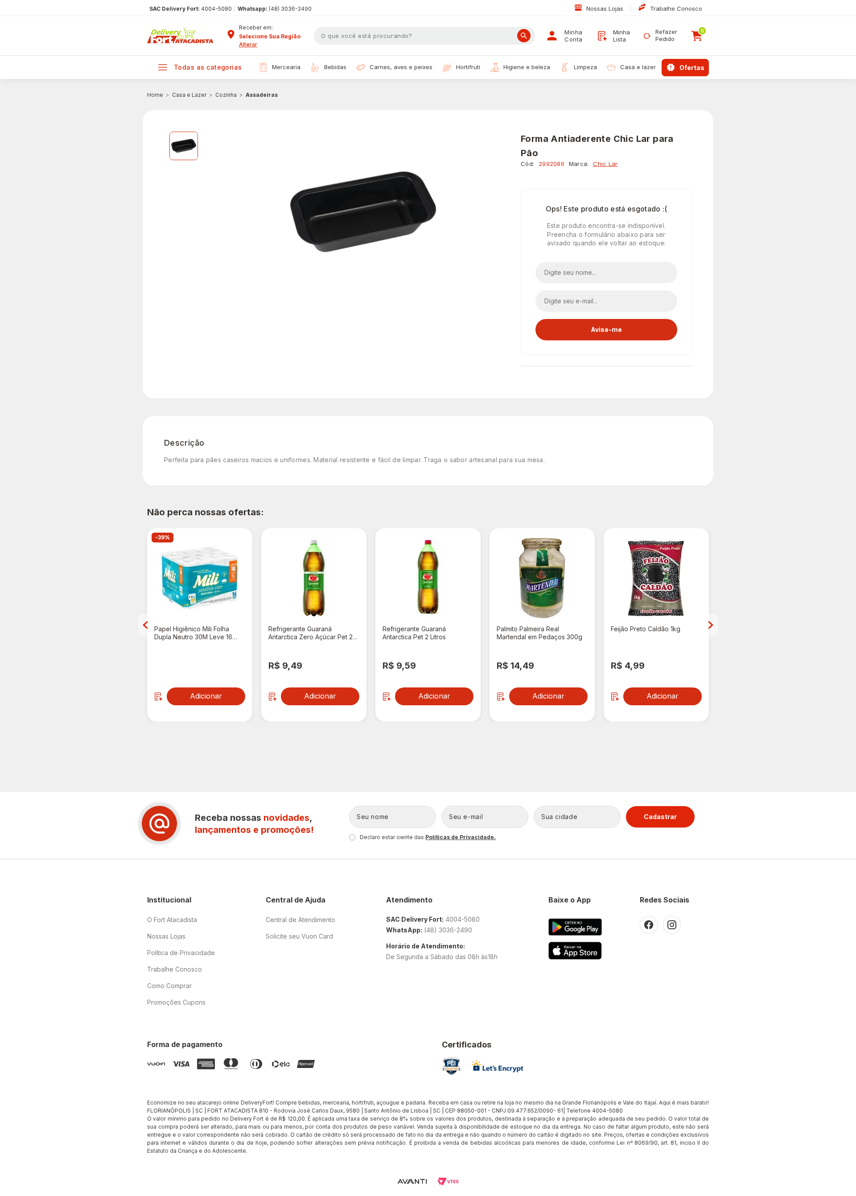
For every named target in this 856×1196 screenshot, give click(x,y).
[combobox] (273, 36)
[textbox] (424, 36)
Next (711, 625)
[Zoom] (183, 146)
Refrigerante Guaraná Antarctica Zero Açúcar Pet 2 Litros (310, 633)
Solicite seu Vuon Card (299, 936)
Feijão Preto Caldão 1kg (645, 629)
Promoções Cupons (176, 1002)
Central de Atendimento (300, 919)
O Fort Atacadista (172, 919)
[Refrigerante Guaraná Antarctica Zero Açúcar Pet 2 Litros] (314, 578)
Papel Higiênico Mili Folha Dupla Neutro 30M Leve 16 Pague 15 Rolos (193, 633)
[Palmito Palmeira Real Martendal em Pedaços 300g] (542, 578)
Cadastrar (660, 816)
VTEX (448, 1181)
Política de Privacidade (181, 952)
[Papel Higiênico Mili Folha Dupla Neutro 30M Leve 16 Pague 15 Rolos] (200, 578)
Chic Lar (605, 163)
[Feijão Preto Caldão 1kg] (656, 578)
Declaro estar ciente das (428, 837)
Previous (145, 625)
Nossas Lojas (605, 8)
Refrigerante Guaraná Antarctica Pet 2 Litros (414, 633)
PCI (451, 1066)
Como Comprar (169, 985)
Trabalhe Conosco (676, 8)
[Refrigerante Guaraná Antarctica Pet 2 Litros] (428, 578)
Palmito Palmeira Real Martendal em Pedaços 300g (539, 633)
